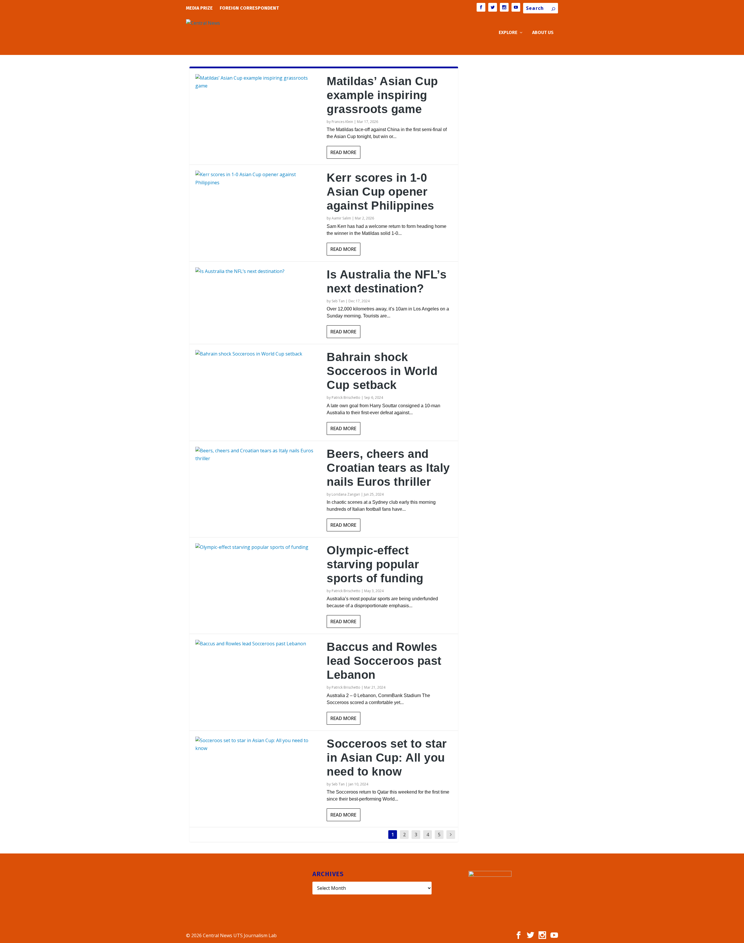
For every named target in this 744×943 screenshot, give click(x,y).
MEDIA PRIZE (199, 8)
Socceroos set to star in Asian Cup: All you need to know (387, 757)
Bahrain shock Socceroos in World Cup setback (382, 371)
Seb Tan (338, 301)
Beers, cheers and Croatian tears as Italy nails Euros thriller (388, 467)
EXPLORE (508, 32)
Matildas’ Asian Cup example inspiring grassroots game (382, 95)
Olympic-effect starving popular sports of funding (375, 564)
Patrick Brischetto (346, 397)
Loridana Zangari (346, 494)
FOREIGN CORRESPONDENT (249, 8)
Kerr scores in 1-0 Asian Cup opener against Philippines (380, 191)
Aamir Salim (341, 218)
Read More (343, 152)
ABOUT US (543, 32)
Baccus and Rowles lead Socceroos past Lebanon (384, 660)
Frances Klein (342, 121)
